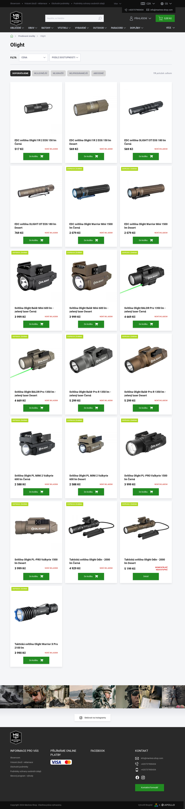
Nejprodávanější (78, 73)
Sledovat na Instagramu (95, 718)
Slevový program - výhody (21, 776)
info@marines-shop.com (152, 758)
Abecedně (99, 73)
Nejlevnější (40, 73)
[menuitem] (17, 28)
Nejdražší (58, 73)
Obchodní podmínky (60, 3)
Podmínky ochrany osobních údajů (89, 3)
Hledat (100, 18)
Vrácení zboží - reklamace (35, 3)
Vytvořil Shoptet (145, 805)
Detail (145, 576)
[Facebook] (137, 777)
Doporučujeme (20, 73)
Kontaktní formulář (149, 787)
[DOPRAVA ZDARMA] (91, 194)
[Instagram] (143, 777)
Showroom (15, 3)
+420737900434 (148, 764)
